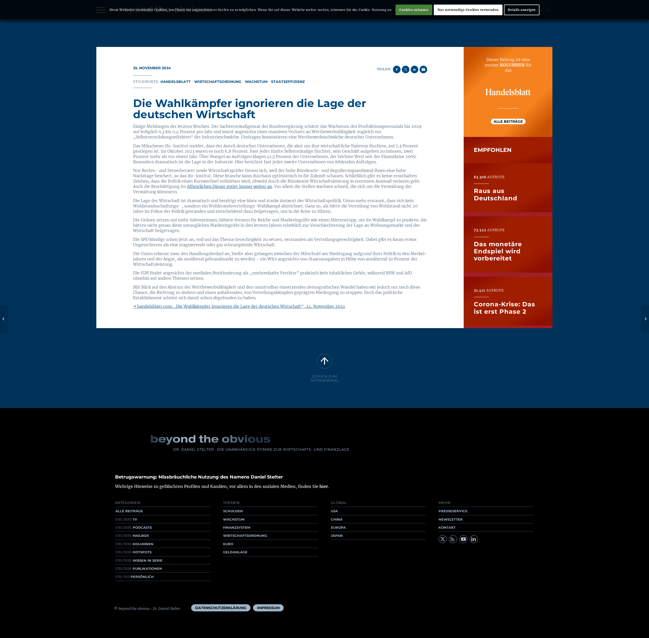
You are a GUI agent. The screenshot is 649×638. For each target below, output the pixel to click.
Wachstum (256, 81)
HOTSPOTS (133, 552)
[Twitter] (443, 539)
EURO (228, 544)
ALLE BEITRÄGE (129, 511)
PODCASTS (133, 527)
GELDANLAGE (235, 552)
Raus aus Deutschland (495, 194)
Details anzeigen (522, 10)
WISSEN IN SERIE (139, 560)
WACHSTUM (233, 519)
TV (126, 519)
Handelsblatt (175, 81)
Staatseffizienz (288, 81)
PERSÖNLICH (134, 577)
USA (334, 511)
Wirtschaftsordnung (217, 81)
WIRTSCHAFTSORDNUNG (245, 536)
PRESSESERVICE (453, 511)
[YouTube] (463, 539)
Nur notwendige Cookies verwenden (468, 10)
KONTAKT (447, 527)
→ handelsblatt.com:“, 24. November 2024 (239, 306)
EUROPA (338, 527)
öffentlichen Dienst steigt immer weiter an (229, 186)
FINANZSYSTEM (236, 527)
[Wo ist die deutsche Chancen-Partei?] (4, 319)
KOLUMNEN (134, 544)
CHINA (336, 519)
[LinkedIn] (474, 539)
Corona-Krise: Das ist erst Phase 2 (504, 308)
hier (323, 486)
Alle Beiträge (508, 121)
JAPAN (337, 536)
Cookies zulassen (413, 10)
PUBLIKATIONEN (138, 568)
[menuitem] (220, 607)
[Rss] (453, 539)
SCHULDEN (233, 511)
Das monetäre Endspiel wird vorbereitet (498, 251)
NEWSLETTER (451, 519)
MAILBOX (132, 536)
